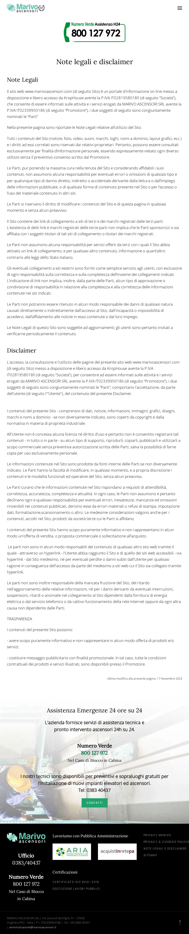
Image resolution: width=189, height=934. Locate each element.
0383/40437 (26, 862)
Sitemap (150, 855)
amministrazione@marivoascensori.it (32, 927)
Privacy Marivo (157, 835)
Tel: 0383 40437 (94, 790)
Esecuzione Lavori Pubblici (76, 889)
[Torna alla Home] (26, 8)
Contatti (94, 803)
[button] (179, 8)
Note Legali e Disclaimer (165, 848)
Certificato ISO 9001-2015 (76, 882)
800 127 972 (26, 884)
